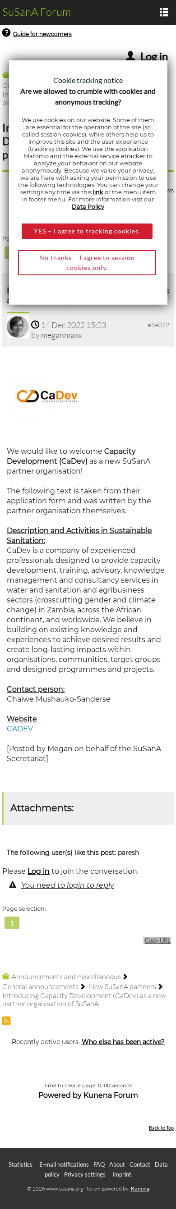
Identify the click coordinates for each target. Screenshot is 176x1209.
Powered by (60, 1095)
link (98, 192)
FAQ (99, 1164)
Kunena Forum (110, 1095)
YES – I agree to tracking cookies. (87, 231)
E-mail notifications (64, 1164)
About (117, 1164)
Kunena (140, 1188)
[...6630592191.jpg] (47, 395)
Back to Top (161, 1128)
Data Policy (88, 206)
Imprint (121, 1174)
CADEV (20, 729)
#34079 (158, 324)
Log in (39, 871)
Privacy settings (85, 1174)
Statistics (20, 1164)
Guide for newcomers (42, 34)
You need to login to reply (67, 885)
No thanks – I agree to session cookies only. (87, 262)
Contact (140, 1164)
